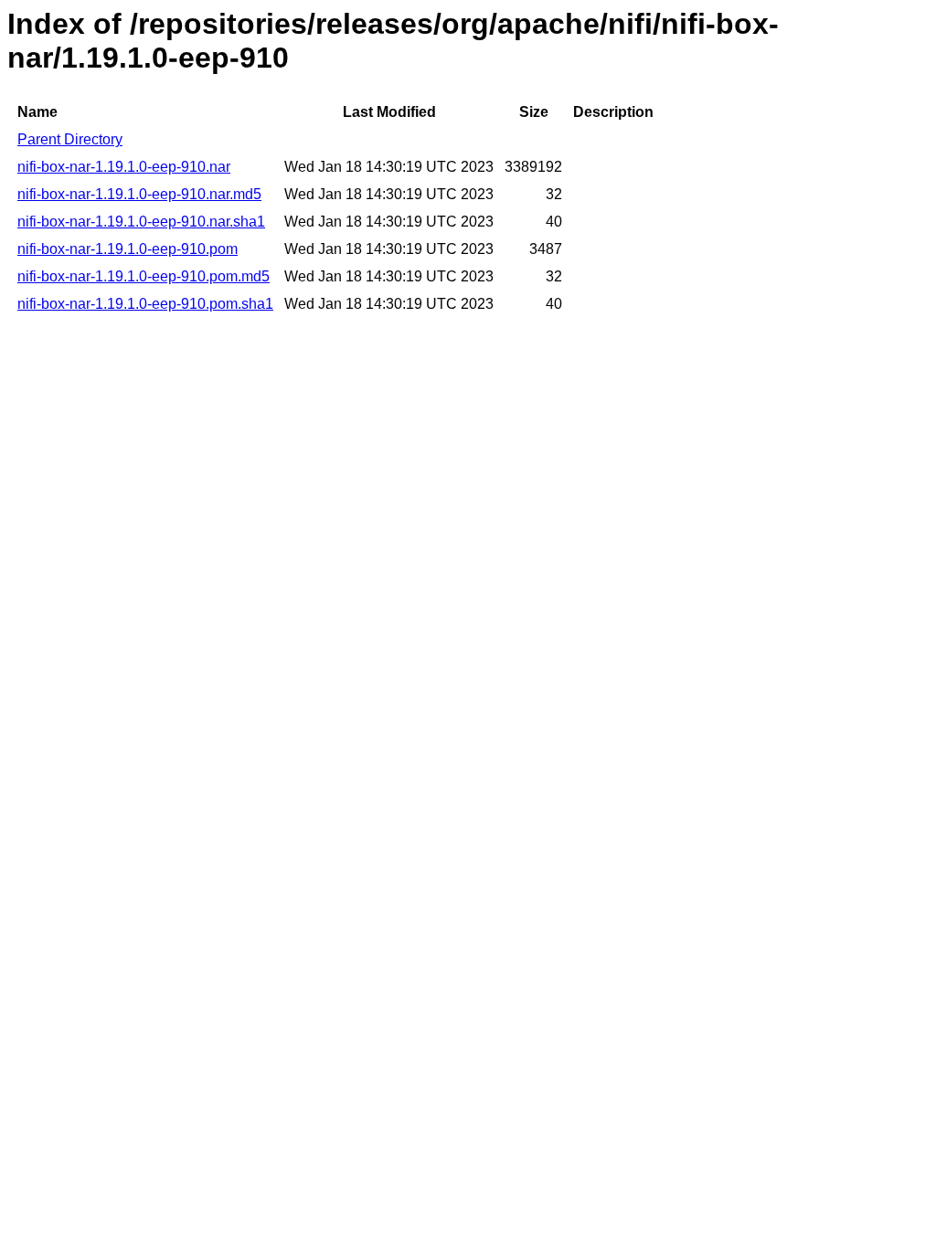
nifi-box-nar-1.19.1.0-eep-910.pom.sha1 (145, 304)
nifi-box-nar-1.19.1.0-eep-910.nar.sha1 (141, 221)
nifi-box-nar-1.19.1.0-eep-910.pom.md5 (143, 276)
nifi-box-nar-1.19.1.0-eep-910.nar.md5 (139, 194)
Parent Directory (69, 139)
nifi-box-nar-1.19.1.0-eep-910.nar (123, 167)
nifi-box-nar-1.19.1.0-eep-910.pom (127, 249)
